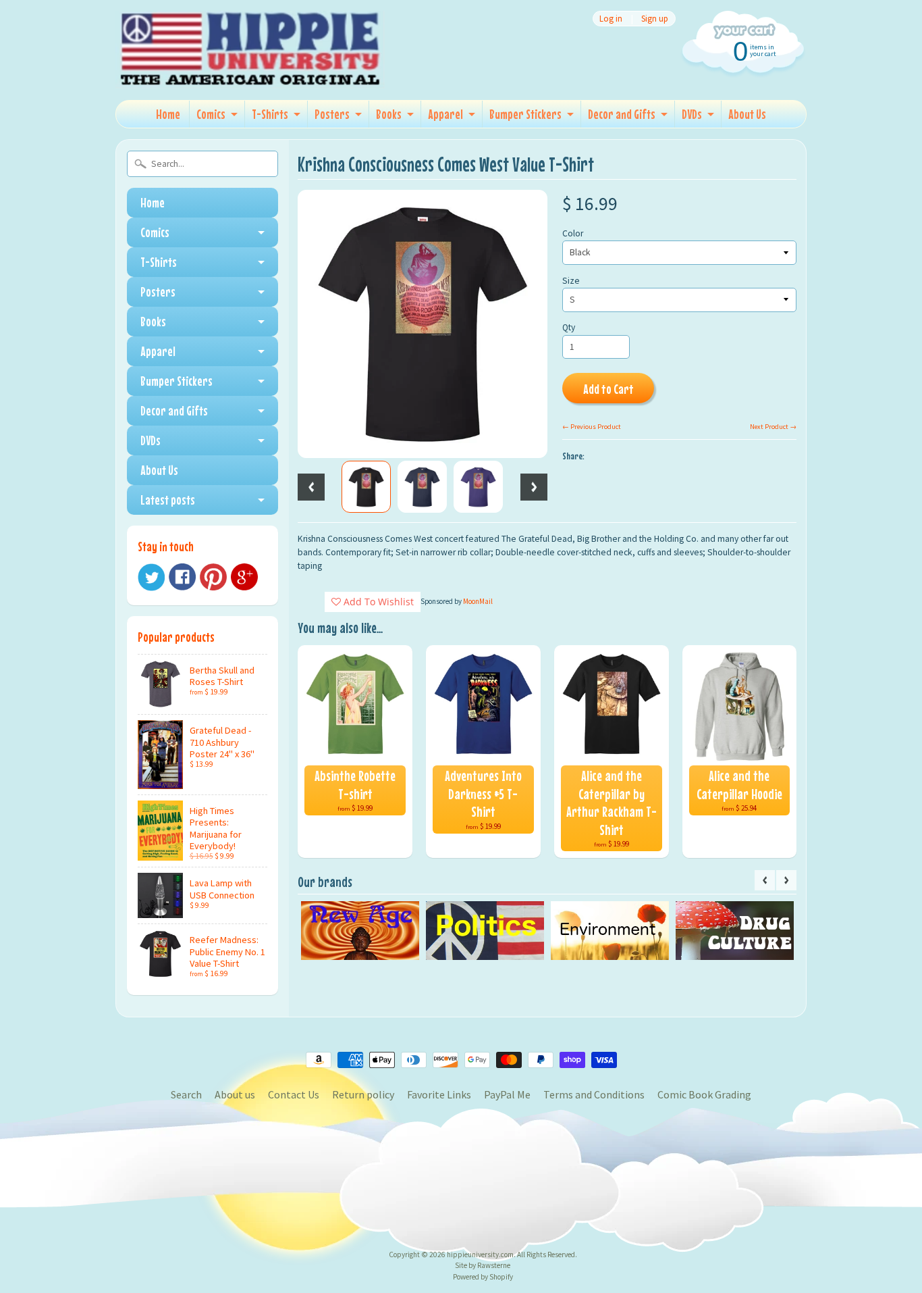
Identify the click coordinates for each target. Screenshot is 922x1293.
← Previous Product (591, 426)
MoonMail (478, 601)
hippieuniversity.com (480, 1254)
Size (571, 280)
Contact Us (293, 1094)
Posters (332, 114)
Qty (568, 327)
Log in (610, 18)
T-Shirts (270, 114)
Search (186, 1094)
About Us (747, 114)
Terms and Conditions (594, 1094)
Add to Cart (608, 389)
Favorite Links (439, 1094)
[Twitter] (151, 577)
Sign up (654, 18)
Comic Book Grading (704, 1094)
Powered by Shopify (483, 1277)
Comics (210, 114)
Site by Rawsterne (482, 1265)
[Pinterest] (213, 576)
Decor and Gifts (621, 114)
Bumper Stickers (525, 114)
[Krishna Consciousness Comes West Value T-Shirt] (366, 487)
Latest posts (167, 499)
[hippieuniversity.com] (250, 70)
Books (389, 114)
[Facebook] (182, 576)
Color (572, 233)
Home (168, 114)
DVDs (692, 114)
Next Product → (773, 426)
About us (235, 1094)
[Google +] (244, 576)
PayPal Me (507, 1094)
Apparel (445, 114)
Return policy (363, 1094)
